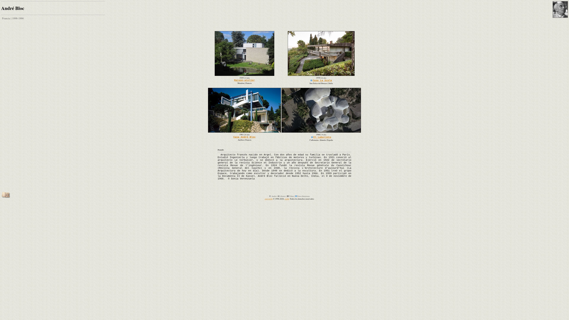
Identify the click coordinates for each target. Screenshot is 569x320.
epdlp (287, 198)
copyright (269, 198)
